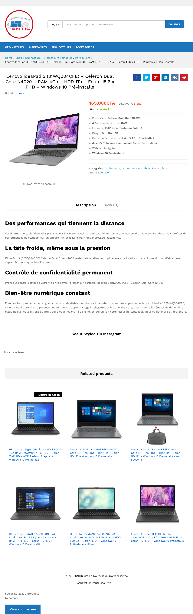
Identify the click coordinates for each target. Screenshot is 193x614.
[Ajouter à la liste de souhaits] (44, 443)
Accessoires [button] (85, 47)
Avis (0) (111, 205)
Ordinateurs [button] (14, 47)
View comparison (23, 609)
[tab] (85, 206)
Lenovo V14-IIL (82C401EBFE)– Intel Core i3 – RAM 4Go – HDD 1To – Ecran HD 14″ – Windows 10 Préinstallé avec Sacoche (155, 454)
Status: (94, 109)
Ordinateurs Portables (136, 168)
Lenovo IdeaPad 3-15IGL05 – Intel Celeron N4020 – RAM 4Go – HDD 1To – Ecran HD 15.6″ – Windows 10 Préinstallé (157, 537)
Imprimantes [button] (37, 47)
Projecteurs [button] (61, 47)
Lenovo (19, 93)
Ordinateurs (112, 168)
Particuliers (159, 168)
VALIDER (174, 24)
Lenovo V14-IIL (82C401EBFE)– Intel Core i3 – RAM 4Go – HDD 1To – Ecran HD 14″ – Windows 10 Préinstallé (94, 453)
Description (85, 205)
